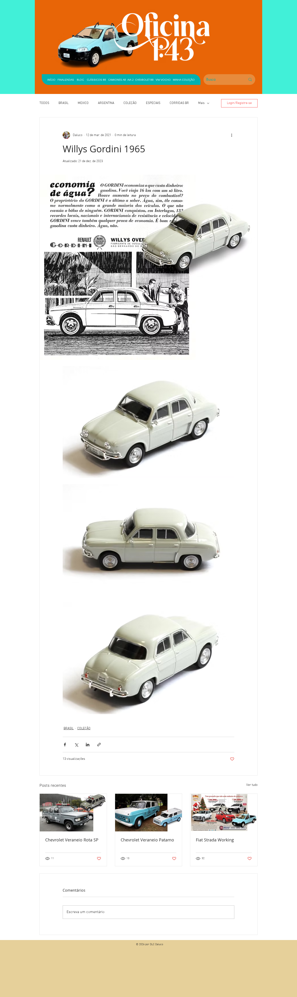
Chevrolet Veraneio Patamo (147, 840)
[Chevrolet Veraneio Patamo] (148, 812)
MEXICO (83, 103)
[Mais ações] (231, 135)
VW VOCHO (163, 79)
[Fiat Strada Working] (223, 812)
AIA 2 (130, 79)
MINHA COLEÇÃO (184, 79)
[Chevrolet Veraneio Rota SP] (73, 812)
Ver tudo (252, 785)
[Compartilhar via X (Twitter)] (76, 744)
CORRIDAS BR (179, 103)
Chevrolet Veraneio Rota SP (71, 840)
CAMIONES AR (117, 79)
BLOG (80, 79)
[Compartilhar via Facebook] (65, 744)
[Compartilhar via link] (99, 744)
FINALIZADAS (66, 79)
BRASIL (63, 103)
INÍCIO (51, 79)
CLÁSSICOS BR (95, 79)
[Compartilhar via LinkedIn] (87, 744)
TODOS (44, 103)
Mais (201, 103)
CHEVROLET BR (144, 79)
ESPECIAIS (153, 103)
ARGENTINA (106, 103)
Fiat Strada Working (215, 840)
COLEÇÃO (130, 103)
